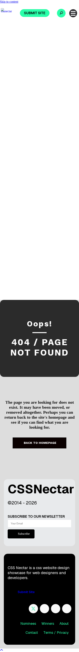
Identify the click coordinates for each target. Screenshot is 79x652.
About (64, 623)
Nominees (28, 623)
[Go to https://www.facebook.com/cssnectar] (44, 608)
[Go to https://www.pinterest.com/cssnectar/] (55, 608)
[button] (61, 13)
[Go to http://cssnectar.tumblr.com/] (66, 608)
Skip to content (9, 1)
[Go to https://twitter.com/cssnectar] (33, 608)
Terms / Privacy (56, 632)
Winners (47, 623)
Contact (32, 632)
